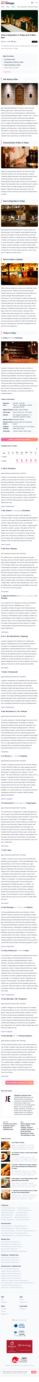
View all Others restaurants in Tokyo (19, 1083)
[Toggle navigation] (37, 2)
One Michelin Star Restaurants (10, 1242)
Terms (21, 1299)
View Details (4, 591)
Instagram (23, 1309)
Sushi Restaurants (6, 1226)
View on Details (5, 544)
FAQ (2, 1299)
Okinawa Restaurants (23, 1219)
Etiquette (4, 1302)
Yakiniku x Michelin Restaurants (10, 1273)
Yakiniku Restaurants (7, 1228)
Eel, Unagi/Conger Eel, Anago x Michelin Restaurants (17, 1283)
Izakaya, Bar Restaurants (23, 1235)
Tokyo (14, 41)
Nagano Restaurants (7, 1212)
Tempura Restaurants (7, 1231)
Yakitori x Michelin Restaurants (10, 1276)
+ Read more (7, 72)
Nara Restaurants (6, 1217)
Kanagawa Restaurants (8, 1210)
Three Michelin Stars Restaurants (11, 1246)
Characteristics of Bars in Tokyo (13, 62)
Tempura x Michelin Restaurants (11, 1278)
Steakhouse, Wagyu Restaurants (26, 1231)
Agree (33, 1372)
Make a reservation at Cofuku (19, 439)
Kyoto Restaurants (21, 1212)
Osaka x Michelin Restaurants (10, 1262)
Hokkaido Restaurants (7, 1208)
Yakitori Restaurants (22, 1228)
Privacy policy (24, 1302)
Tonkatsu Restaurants (7, 1235)
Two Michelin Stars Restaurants (10, 1244)
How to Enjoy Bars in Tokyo (12, 65)
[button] (33, 3)
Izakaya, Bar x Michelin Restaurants (12, 1287)
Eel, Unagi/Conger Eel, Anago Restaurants (14, 1233)
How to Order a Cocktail (11, 67)
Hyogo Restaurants (21, 1215)
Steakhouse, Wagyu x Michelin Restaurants (14, 1280)
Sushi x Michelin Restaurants (10, 1269)
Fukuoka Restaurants (7, 1219)
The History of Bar (9, 59)
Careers (3, 1311)
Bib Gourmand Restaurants (9, 1249)
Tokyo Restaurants (22, 1208)
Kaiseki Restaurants (20, 1226)
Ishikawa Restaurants (24, 1210)
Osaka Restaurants (7, 1215)
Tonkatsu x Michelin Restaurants (11, 1285)
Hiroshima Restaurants (21, 1217)
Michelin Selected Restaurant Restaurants (14, 1251)
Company (4, 1309)
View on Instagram (7, 799)
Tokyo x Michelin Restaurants (10, 1257)
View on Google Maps (7, 506)
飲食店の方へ (5, 1314)
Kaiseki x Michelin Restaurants (10, 1271)
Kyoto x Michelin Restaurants (10, 1260)
